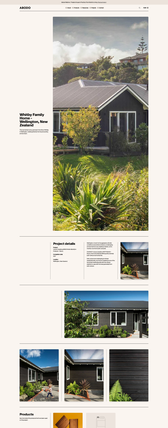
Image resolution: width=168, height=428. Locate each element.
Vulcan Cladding (98, 251)
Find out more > (102, 2)
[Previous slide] (53, 423)
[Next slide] (148, 423)
